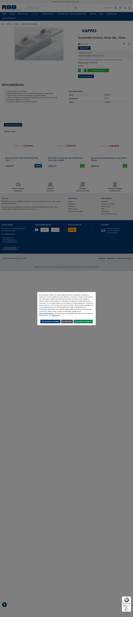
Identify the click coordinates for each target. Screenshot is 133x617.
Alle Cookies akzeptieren (83, 321)
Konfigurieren (67, 321)
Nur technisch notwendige (50, 321)
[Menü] (130, 597)
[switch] (127, 609)
